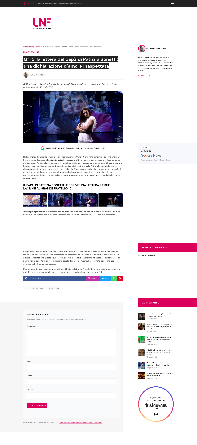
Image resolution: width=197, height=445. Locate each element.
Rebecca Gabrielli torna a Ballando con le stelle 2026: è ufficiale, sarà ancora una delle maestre (159, 326)
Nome (29, 362)
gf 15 (26, 288)
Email (29, 376)
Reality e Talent (34, 47)
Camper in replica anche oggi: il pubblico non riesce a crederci (60, 4)
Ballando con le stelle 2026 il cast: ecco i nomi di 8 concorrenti (160, 374)
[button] (172, 3)
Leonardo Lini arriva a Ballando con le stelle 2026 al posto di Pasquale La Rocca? (158, 339)
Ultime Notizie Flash (146, 255)
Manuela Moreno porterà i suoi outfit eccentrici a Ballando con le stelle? (158, 364)
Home (25, 47)
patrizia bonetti (53, 288)
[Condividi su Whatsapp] (114, 278)
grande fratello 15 (38, 288)
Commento (31, 326)
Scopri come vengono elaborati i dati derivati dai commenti (80, 422)
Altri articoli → (144, 75)
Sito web (30, 390)
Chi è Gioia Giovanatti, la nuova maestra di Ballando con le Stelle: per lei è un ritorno (159, 352)
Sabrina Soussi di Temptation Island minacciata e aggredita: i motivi (158, 315)
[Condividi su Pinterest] (120, 278)
